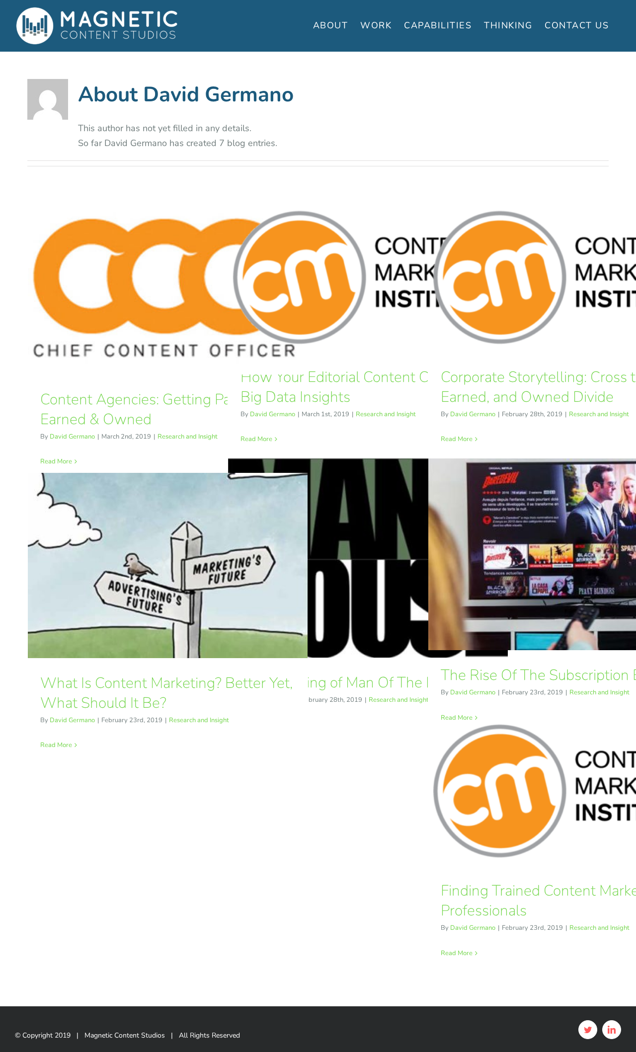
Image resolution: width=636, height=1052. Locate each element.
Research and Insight (188, 436)
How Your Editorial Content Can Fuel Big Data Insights (358, 387)
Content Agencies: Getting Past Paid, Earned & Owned (158, 409)
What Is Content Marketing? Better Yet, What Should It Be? (166, 693)
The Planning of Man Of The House (354, 683)
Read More (56, 461)
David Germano (72, 436)
